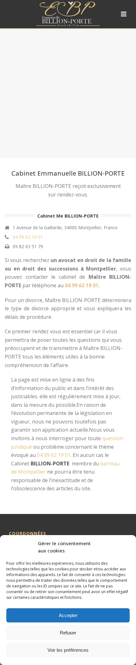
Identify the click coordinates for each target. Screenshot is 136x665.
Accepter (68, 615)
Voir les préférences (68, 650)
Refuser (68, 632)
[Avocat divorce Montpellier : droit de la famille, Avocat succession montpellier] (68, 14)
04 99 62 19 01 (28, 237)
